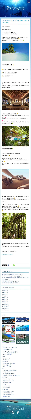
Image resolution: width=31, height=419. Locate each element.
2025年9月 (4, 309)
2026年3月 (4, 299)
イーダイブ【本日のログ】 (9, 373)
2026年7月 (4, 292)
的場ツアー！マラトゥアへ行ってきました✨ (12, 276)
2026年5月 (4, 296)
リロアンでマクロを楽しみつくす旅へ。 (11, 282)
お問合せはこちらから (7, 254)
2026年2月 (4, 301)
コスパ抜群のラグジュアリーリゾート (10, 281)
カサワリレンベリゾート (8, 380)
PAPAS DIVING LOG (7, 392)
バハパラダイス (6, 387)
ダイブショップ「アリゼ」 (9, 391)
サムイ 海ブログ (7, 372)
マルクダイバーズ (7, 382)
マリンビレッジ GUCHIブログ (10, 347)
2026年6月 (4, 294)
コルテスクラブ (6, 386)
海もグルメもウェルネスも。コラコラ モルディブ (13, 274)
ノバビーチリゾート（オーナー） (10, 352)
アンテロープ (6, 359)
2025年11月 (4, 306)
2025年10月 (4, 308)
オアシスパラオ (6, 358)
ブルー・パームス (7, 366)
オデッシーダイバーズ (8, 379)
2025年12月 (4, 304)
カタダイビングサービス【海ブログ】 (11, 375)
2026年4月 (4, 297)
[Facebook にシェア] (8, 265)
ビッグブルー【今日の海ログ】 (10, 370)
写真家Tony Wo (6, 396)
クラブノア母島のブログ (8, 394)
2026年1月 (4, 302)
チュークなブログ (7, 365)
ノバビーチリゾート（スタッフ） (10, 351)
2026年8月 (4, 290)
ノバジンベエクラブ (7, 354)
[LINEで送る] (13, 265)
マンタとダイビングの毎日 (9, 363)
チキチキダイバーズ (7, 349)
